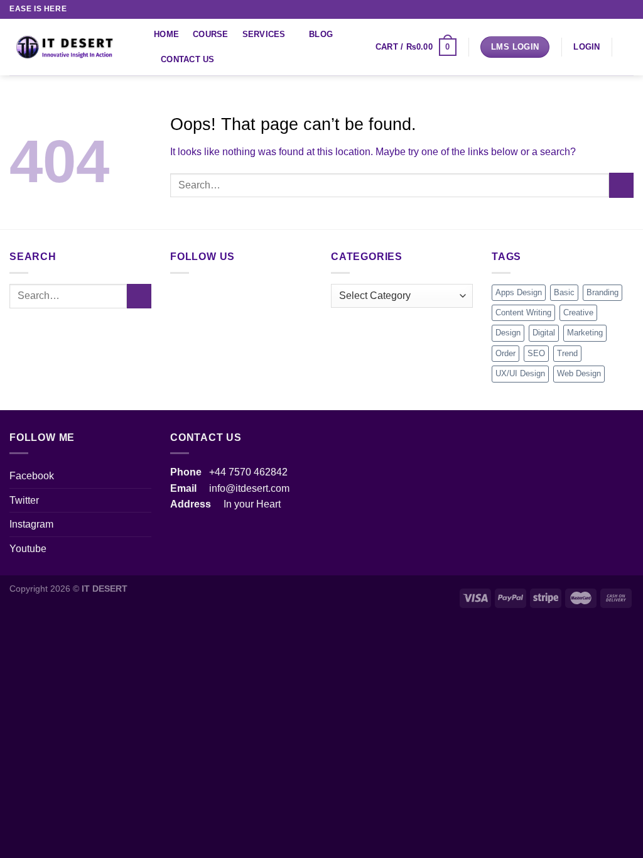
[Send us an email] (591, 9)
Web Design (579, 373)
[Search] (629, 47)
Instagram (31, 524)
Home (166, 34)
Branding (602, 292)
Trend (567, 353)
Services (264, 34)
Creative (578, 312)
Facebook (31, 475)
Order (505, 353)
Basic (564, 292)
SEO (536, 353)
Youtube (27, 548)
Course (211, 34)
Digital (543, 332)
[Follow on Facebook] (567, 9)
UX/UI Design (520, 373)
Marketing (585, 332)
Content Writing (523, 312)
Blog (321, 34)
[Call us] (603, 9)
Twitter (24, 500)
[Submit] (621, 185)
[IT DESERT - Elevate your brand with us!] (72, 47)
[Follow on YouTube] (627, 9)
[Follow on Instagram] (579, 9)
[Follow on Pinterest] (615, 9)
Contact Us (188, 59)
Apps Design (518, 292)
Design (508, 332)
